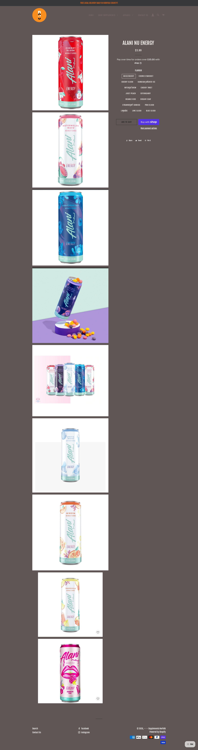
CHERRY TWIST (146, 88)
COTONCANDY (145, 93)
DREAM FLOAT (145, 99)
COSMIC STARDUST (146, 76)
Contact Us (36, 732)
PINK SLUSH (149, 105)
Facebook (85, 728)
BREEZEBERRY (128, 76)
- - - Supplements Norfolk (155, 728)
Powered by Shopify (158, 732)
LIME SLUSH (137, 111)
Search (35, 728)
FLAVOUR (138, 70)
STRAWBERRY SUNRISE (131, 105)
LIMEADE (124, 111)
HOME (91, 15)
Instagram (85, 732)
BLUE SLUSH (151, 111)
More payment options (149, 128)
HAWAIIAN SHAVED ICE (146, 82)
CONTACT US (143, 15)
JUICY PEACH (131, 93)
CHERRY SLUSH (127, 82)
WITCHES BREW (130, 88)
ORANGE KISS (131, 99)
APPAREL (127, 15)
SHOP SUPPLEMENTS (107, 15)
